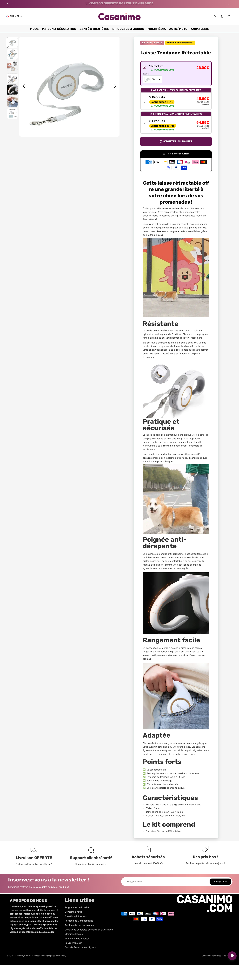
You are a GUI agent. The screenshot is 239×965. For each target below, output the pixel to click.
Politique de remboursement (80, 925)
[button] (176, 73)
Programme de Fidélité (77, 907)
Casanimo (18, 955)
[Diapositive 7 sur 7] (12, 113)
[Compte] (221, 16)
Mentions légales (74, 934)
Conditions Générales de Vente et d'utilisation (89, 929)
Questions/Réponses (75, 916)
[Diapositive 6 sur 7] (12, 101)
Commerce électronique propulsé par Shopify (45, 955)
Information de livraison (77, 938)
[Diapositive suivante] (228, 3)
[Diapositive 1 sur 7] (12, 42)
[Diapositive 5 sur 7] (12, 90)
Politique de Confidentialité (79, 920)
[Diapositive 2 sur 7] (12, 54)
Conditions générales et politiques (217, 955)
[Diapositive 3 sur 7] (12, 66)
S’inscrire (220, 881)
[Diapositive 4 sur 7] (12, 78)
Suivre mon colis (73, 942)
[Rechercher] (215, 16)
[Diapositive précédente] (7, 3)
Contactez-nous (73, 911)
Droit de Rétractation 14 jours (80, 947)
